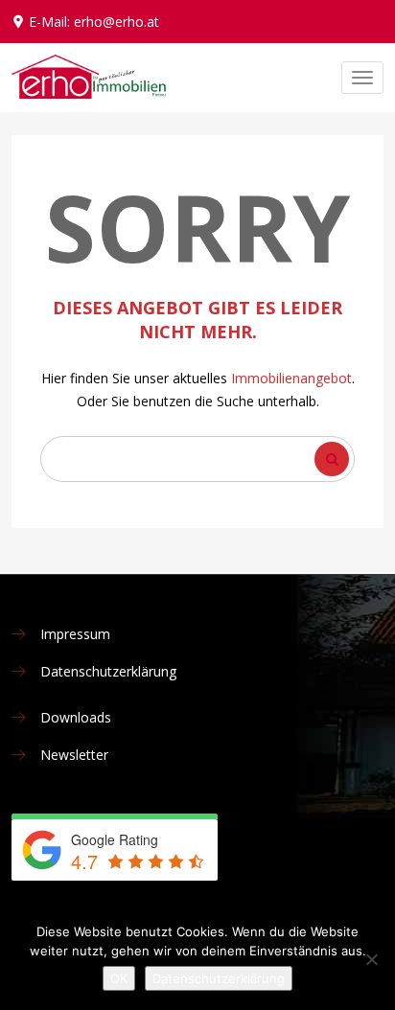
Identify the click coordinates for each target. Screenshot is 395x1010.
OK (119, 978)
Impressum (75, 634)
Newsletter (74, 754)
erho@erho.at (116, 21)
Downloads (75, 717)
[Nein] (371, 959)
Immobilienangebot (291, 378)
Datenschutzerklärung (108, 671)
